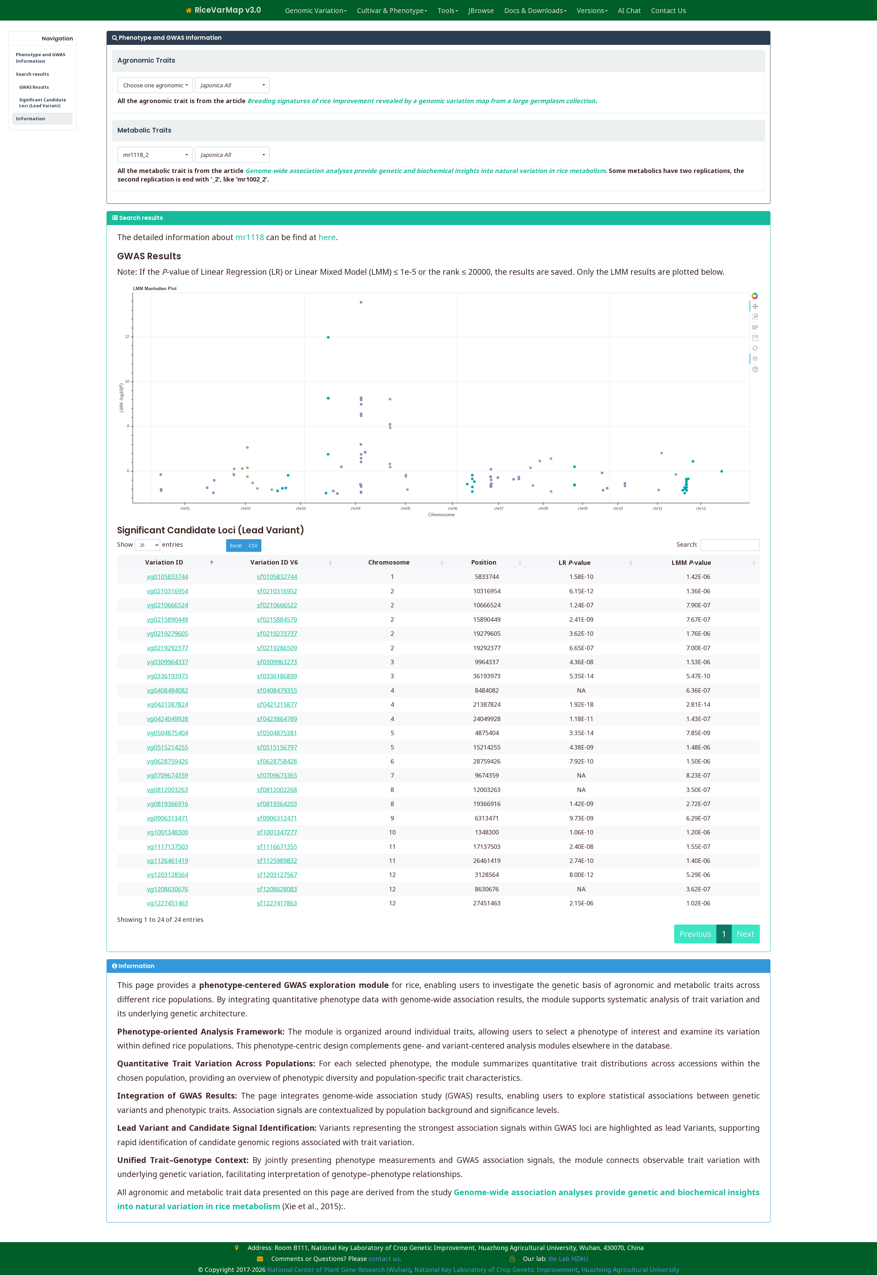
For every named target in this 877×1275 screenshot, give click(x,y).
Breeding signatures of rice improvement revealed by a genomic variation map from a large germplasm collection (421, 101)
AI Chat (629, 10)
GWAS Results (34, 87)
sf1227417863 (277, 903)
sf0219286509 (277, 648)
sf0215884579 (277, 619)
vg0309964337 (167, 662)
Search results (32, 74)
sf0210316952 (277, 591)
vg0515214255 (167, 747)
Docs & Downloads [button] (533, 10)
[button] (155, 85)
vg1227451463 (167, 903)
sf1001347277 (277, 832)
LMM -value (692, 562)
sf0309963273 (277, 662)
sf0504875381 (277, 733)
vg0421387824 (167, 704)
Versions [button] (590, 10)
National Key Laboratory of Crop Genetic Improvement (496, 1269)
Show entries (150, 544)
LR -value (575, 562)
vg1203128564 (167, 874)
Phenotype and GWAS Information (40, 57)
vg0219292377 (167, 648)
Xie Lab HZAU (568, 1258)
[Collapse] (16, 38)
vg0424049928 (167, 719)
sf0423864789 (277, 719)
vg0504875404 (167, 733)
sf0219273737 (277, 633)
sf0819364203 (277, 804)
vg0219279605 (167, 633)
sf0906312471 (277, 818)
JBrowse (481, 10)
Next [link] (745, 933)
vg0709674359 (167, 775)
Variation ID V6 (274, 562)
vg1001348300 (167, 832)
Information (30, 118)
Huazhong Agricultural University (630, 1269)
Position (483, 562)
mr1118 (249, 237)
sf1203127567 (277, 874)
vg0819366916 (167, 804)
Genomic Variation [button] (314, 10)
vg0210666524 (167, 605)
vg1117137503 (167, 846)
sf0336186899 (277, 676)
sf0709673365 (277, 775)
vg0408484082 (167, 690)
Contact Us (668, 10)
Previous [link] (695, 933)
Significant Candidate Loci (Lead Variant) (42, 103)
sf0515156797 (277, 747)
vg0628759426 (167, 761)
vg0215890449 (167, 619)
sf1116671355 (277, 846)
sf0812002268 (277, 789)
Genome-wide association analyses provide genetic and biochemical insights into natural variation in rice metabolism (425, 170)
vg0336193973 (167, 676)
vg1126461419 (167, 860)
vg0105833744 (167, 576)
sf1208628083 (277, 889)
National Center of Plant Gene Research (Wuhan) (339, 1269)
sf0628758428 (277, 761)
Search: (687, 544)
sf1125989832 (277, 860)
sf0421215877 (277, 704)
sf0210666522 (277, 605)
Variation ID (164, 562)
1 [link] (724, 933)
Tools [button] (446, 10)
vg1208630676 (167, 889)
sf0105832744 (277, 576)
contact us (384, 1258)
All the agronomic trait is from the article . (357, 101)
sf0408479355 (277, 690)
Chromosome (389, 562)
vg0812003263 (167, 789)
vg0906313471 (167, 818)
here (327, 237)
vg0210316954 (167, 591)
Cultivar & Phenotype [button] (390, 10)
